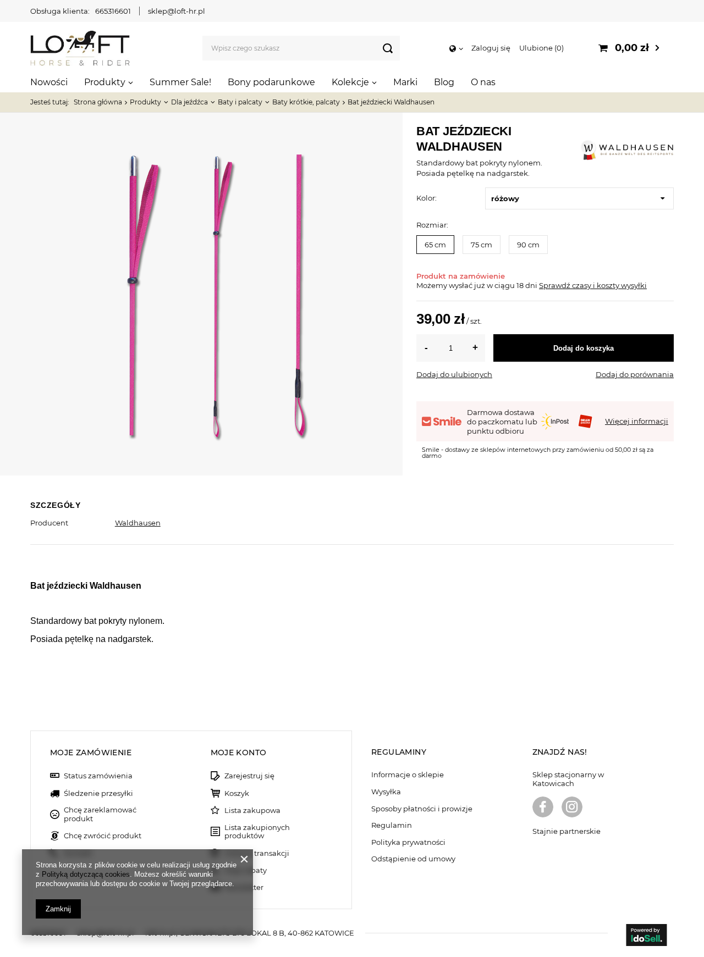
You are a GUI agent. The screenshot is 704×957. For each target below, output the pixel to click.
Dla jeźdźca (189, 102)
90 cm (528, 244)
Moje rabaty (245, 870)
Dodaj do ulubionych (454, 374)
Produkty (104, 82)
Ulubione (540, 47)
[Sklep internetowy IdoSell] (646, 936)
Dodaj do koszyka (583, 348)
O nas (483, 82)
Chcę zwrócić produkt (102, 836)
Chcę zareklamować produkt (100, 814)
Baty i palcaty (240, 102)
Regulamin (391, 825)
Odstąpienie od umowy (413, 859)
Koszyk (236, 793)
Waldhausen (138, 522)
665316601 (113, 11)
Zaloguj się (490, 47)
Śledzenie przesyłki (98, 793)
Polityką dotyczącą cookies (86, 874)
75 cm (481, 244)
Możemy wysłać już (450, 285)
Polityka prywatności (408, 842)
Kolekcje (350, 82)
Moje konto (239, 752)
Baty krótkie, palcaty (306, 102)
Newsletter (243, 887)
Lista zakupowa (252, 810)
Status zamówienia (98, 776)
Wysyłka (386, 792)
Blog (444, 82)
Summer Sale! (180, 82)
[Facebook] (542, 808)
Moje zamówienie (90, 752)
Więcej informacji (636, 421)
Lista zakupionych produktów (257, 831)
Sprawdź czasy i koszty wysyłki (593, 285)
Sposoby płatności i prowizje (421, 809)
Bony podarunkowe (271, 82)
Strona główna (98, 102)
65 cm (435, 244)
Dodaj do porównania (635, 374)
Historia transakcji (256, 853)
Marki (405, 82)
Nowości (49, 82)
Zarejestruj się (249, 776)
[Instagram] (572, 808)
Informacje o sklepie (407, 775)
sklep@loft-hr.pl (176, 11)
